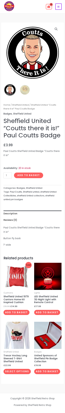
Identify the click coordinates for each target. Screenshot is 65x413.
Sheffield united (31, 191)
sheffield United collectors (30, 195)
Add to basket (28, 175)
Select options (17, 371)
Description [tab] (10, 213)
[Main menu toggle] (58, 6)
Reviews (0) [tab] (10, 220)
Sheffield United (20, 104)
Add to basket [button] (16, 312)
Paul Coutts (16, 191)
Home (7, 104)
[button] (56, 29)
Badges (8, 113)
